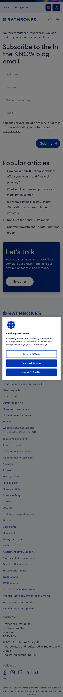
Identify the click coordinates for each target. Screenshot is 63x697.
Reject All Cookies (31, 363)
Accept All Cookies (31, 372)
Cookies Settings (31, 354)
